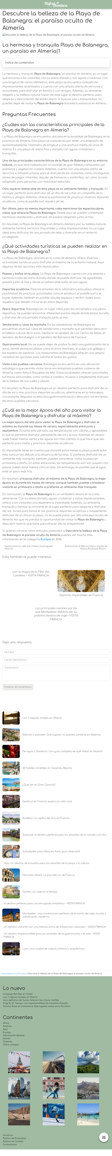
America (7, 1026)
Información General (13, 1035)
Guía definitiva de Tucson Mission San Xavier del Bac (31, 1000)
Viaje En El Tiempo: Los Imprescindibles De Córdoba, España (35, 1003)
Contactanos (10, 1144)
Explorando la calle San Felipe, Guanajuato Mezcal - (29, 547)
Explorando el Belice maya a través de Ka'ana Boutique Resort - (86, 547)
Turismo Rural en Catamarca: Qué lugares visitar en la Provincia (36, 1006)
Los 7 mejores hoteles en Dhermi (20, 997)
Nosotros (8, 1135)
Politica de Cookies (13, 1141)
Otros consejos (11, 1045)
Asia (5, 1029)
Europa (7, 1032)
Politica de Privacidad (14, 1138)
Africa (6, 1023)
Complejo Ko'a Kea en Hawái (18, 994)
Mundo (6, 1038)
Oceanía (7, 1042)
